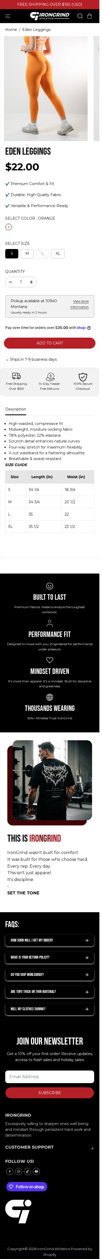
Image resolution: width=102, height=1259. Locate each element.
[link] (49, 1211)
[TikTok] (27, 1171)
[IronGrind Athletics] (49, 16)
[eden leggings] (46, 88)
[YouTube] (36, 1171)
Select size (17, 243)
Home (11, 29)
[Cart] (89, 16)
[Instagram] (18, 1171)
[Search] (80, 16)
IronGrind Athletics (53, 1249)
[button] (8, 16)
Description (15, 409)
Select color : (30, 218)
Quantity (15, 271)
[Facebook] (9, 1171)
